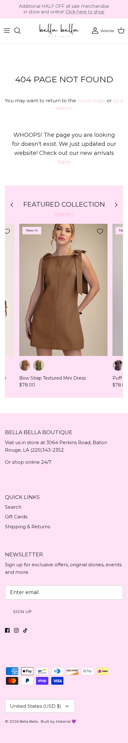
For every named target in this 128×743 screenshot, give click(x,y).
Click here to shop (85, 12)
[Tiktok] (25, 630)
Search (13, 507)
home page (91, 100)
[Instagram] (16, 630)
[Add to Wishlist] (100, 231)
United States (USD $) (35, 706)
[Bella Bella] (59, 31)
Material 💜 (66, 721)
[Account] (93, 30)
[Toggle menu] (7, 30)
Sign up (22, 611)
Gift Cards (16, 517)
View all (64, 214)
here (64, 162)
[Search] (20, 30)
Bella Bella (29, 721)
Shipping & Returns (27, 527)
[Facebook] (7, 630)
